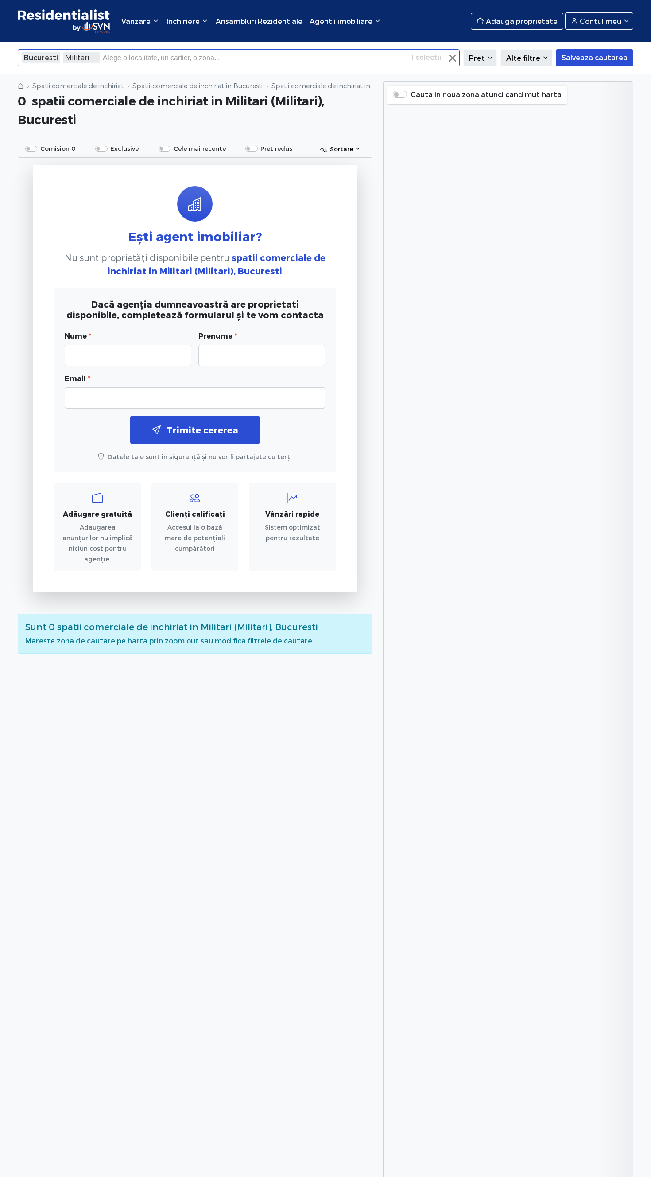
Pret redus (276, 148)
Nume (78, 335)
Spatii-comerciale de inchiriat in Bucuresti (197, 86)
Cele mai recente (200, 148)
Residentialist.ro (64, 21)
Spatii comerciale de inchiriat (78, 86)
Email (77, 378)
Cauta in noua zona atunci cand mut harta (486, 94)
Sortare (341, 148)
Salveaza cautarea (595, 57)
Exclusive (124, 148)
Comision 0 (58, 148)
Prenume (217, 335)
